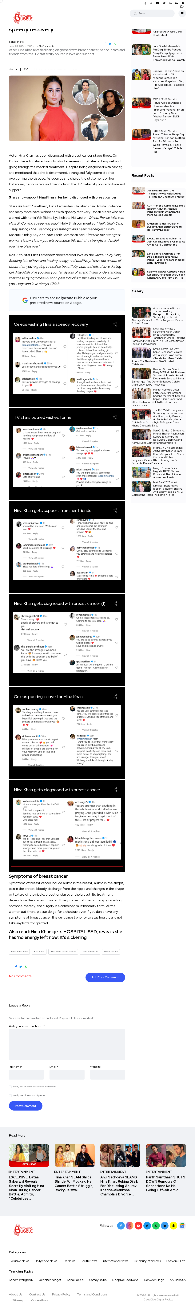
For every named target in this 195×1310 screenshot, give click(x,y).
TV (26, 69)
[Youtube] (138, 1225)
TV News (69, 1261)
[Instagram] (129, 1225)
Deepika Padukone (125, 1280)
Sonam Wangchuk (21, 1280)
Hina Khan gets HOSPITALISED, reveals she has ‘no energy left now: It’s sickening (65, 934)
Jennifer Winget (50, 1280)
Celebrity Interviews (147, 1261)
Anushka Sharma (181, 1280)
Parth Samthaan (90, 951)
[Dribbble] (173, 1225)
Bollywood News (46, 1261)
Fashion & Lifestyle (179, 1261)
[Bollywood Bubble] (23, 17)
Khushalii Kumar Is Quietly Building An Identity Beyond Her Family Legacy (164, 226)
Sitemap (18, 1300)
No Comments (46, 46)
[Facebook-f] (121, 1225)
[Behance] (182, 1225)
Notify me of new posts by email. (30, 1095)
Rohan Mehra (111, 951)
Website (95, 1066)
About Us (15, 1294)
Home (13, 69)
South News (89, 1261)
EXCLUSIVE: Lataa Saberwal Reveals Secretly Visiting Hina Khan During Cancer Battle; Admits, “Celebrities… (26, 1188)
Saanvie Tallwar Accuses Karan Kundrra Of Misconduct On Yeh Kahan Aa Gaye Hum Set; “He (166, 274)
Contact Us (37, 1294)
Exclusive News (19, 1261)
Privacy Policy (61, 1294)
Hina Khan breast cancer (63, 951)
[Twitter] (147, 1225)
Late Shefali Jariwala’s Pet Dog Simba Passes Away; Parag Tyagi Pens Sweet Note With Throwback (166, 258)
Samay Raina (98, 1280)
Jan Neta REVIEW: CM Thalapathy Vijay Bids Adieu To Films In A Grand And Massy (165, 193)
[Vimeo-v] (156, 1225)
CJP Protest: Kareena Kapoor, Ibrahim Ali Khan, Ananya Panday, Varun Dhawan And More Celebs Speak (166, 210)
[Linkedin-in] (165, 1225)
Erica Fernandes (19, 951)
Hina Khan (39, 951)
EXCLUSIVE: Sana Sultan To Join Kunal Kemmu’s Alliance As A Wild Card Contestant (168, 30)
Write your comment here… (27, 1026)
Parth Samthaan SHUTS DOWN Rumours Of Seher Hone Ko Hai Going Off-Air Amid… (165, 1183)
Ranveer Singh (154, 1280)
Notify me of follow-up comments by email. (35, 1086)
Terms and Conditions (92, 1294)
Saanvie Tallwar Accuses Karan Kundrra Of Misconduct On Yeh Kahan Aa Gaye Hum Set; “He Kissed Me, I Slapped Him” (169, 79)
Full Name (15, 1066)
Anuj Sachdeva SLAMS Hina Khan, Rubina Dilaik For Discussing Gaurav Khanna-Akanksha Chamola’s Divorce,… (119, 1185)
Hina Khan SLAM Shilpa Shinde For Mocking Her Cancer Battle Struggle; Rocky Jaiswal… (74, 1183)
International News (115, 1261)
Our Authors (39, 1300)
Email (54, 1066)
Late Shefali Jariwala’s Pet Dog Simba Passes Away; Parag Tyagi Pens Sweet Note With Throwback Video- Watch (169, 53)
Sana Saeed (75, 1280)
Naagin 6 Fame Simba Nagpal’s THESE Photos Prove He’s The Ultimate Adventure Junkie (167, 473)
